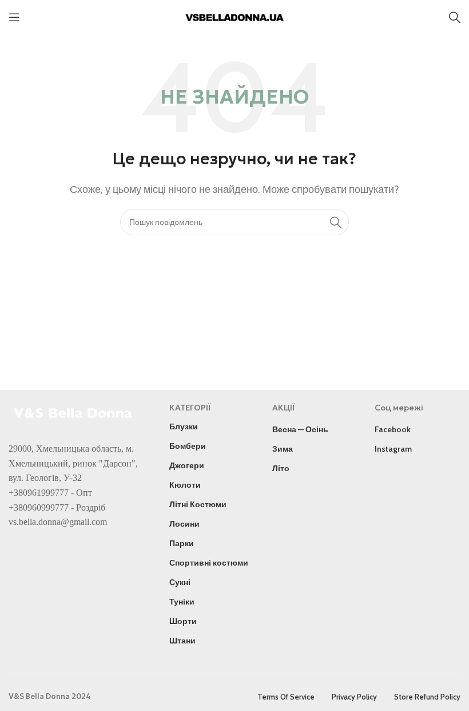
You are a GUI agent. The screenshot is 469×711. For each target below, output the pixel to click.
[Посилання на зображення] (74, 411)
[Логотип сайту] (234, 16)
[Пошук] (454, 17)
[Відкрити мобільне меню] (14, 17)
